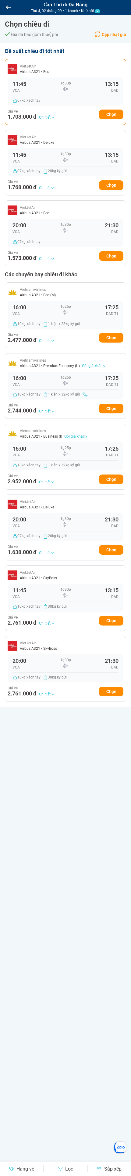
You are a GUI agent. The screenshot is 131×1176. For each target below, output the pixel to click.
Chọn (111, 114)
